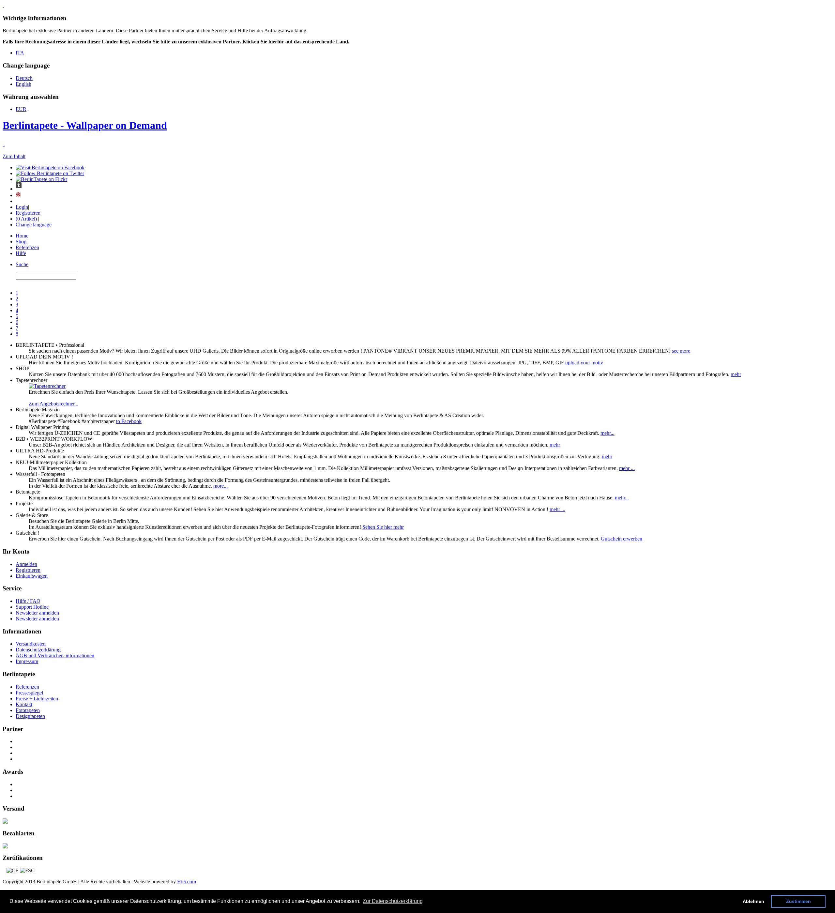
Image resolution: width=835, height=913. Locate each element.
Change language (34, 224)
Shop (21, 241)
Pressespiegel (29, 692)
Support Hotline (32, 607)
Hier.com (186, 881)
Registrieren (28, 213)
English (23, 84)
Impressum (27, 661)
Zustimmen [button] (798, 901)
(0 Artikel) (27, 218)
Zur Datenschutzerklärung (393, 901)
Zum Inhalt (14, 156)
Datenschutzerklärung (38, 649)
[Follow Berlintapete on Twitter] (50, 173)
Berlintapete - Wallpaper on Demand (85, 125)
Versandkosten (31, 644)
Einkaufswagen (32, 576)
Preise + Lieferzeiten (37, 698)
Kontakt (24, 704)
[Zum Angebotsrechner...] (47, 386)
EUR (21, 109)
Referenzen (27, 247)
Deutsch (24, 78)
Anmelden (26, 564)
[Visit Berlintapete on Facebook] (50, 167)
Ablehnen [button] (753, 901)
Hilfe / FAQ (28, 601)
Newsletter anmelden (37, 613)
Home (22, 235)
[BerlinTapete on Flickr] (41, 179)
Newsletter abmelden (37, 618)
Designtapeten (30, 716)
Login (22, 207)
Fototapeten (28, 710)
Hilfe (21, 253)
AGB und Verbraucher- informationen (55, 655)
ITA (20, 52)
